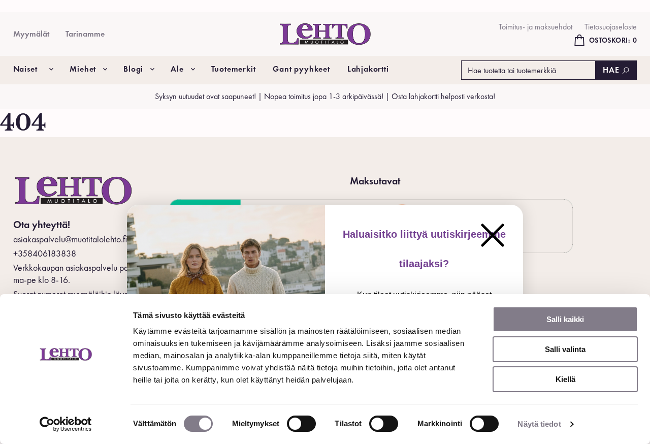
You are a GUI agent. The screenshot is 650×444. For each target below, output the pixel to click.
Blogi (133, 69)
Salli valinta (565, 349)
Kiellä (565, 379)
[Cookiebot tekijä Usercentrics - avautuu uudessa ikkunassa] (65, 424)
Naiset (25, 69)
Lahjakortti (368, 69)
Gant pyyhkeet (301, 69)
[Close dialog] (492, 235)
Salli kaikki (565, 319)
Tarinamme (85, 33)
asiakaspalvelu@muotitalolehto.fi (70, 239)
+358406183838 (44, 253)
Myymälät (31, 33)
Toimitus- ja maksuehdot (535, 26)
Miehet (83, 69)
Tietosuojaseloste (610, 26)
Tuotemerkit (233, 69)
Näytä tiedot (539, 424)
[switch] (301, 424)
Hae (611, 70)
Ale (177, 69)
